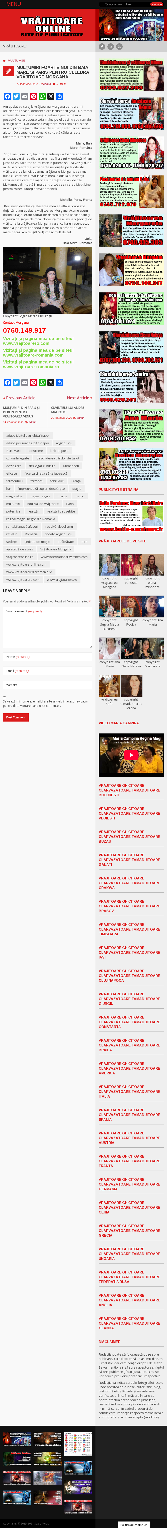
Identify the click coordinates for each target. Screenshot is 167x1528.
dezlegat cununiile (42, 466)
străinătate (66, 541)
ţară (84, 541)
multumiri (13, 503)
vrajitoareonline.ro (19, 557)
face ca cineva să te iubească (45, 473)
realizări (34, 511)
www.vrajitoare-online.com (26, 564)
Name (18, 657)
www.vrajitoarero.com (26, 343)
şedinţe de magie (37, 541)
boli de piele (59, 450)
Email (17, 671)
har (8, 488)
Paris (70, 503)
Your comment (24, 611)
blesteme (36, 450)
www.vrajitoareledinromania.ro (29, 572)
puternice (13, 511)
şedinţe (11, 541)
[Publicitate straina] (131, 516)
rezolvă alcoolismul (59, 526)
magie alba (14, 496)
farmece (36, 481)
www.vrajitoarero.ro (62, 579)
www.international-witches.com (64, 557)
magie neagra (40, 496)
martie (62, 496)
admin (47, 84)
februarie (57, 481)
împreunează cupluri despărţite (41, 488)
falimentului (14, 481)
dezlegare (14, 466)
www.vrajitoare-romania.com (33, 355)
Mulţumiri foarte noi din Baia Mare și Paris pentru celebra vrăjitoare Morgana (53, 72)
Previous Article (19, 398)
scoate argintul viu (58, 534)
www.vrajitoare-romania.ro (31, 366)
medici (79, 496)
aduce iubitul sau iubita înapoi (27, 435)
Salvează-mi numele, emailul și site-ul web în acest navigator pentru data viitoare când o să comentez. (45, 703)
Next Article (79, 398)
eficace (11, 473)
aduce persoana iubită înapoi (27, 443)
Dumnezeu (71, 466)
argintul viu (64, 443)
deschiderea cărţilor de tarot (58, 458)
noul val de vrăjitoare (43, 503)
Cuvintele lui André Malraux (67, 410)
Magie (76, 488)
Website (12, 685)
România (31, 534)
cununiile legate (17, 458)
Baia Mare (13, 450)
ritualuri (11, 534)
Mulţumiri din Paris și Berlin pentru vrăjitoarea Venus (21, 412)
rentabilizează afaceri (22, 526)
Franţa (76, 481)
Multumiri (16, 60)
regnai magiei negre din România (30, 519)
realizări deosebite (61, 511)
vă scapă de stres (19, 549)
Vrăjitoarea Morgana (55, 549)
